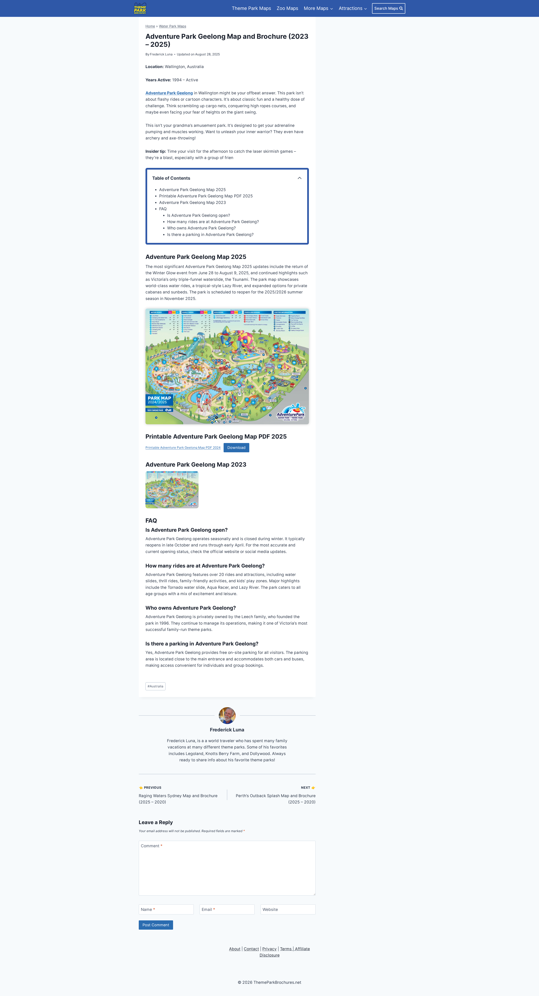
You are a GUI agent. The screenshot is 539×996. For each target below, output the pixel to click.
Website (270, 909)
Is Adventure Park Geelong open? (198, 215)
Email (208, 909)
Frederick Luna (227, 730)
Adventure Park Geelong (169, 93)
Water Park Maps (172, 26)
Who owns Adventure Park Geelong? (201, 228)
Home (150, 26)
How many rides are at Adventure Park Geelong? (213, 221)
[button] (172, 489)
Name (148, 909)
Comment (152, 845)
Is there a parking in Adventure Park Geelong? (210, 234)
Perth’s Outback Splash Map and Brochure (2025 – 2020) (276, 795)
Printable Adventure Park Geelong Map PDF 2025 (206, 196)
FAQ (163, 208)
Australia (155, 686)
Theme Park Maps (251, 8)
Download (236, 447)
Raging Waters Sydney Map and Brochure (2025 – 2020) (178, 795)
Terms (286, 948)
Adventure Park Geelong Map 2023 (192, 202)
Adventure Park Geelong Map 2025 (192, 189)
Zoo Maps (287, 8)
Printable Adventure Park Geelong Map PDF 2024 (183, 448)
